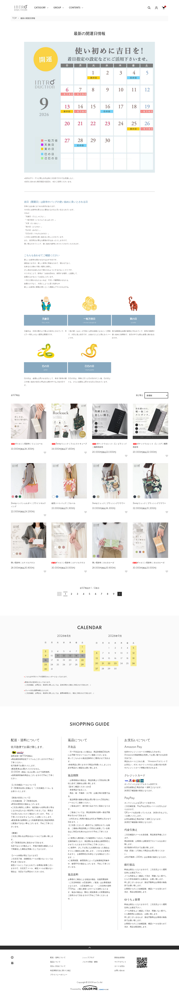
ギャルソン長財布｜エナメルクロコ (70, 563)
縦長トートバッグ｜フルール (63, 503)
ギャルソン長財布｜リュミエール (29, 444)
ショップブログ (88, 957)
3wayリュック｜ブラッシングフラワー (108, 503)
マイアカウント (120, 962)
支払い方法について (58, 966)
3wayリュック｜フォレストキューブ (71, 444)
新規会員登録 (119, 957)
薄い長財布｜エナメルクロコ (23, 563)
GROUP (57, 8)
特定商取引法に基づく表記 (60, 970)
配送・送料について (58, 957)
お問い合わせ (119, 970)
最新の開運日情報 (27, 18)
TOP (14, 18)
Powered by (75, 989)
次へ (119, 594)
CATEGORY (40, 8)
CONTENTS (74, 8)
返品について (55, 962)
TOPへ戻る (89, 948)
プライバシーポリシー (58, 975)
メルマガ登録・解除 (90, 962)
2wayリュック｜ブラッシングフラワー (149, 503)
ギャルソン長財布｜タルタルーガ (150, 563)
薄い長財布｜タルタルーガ (103, 563)
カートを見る (119, 966)
